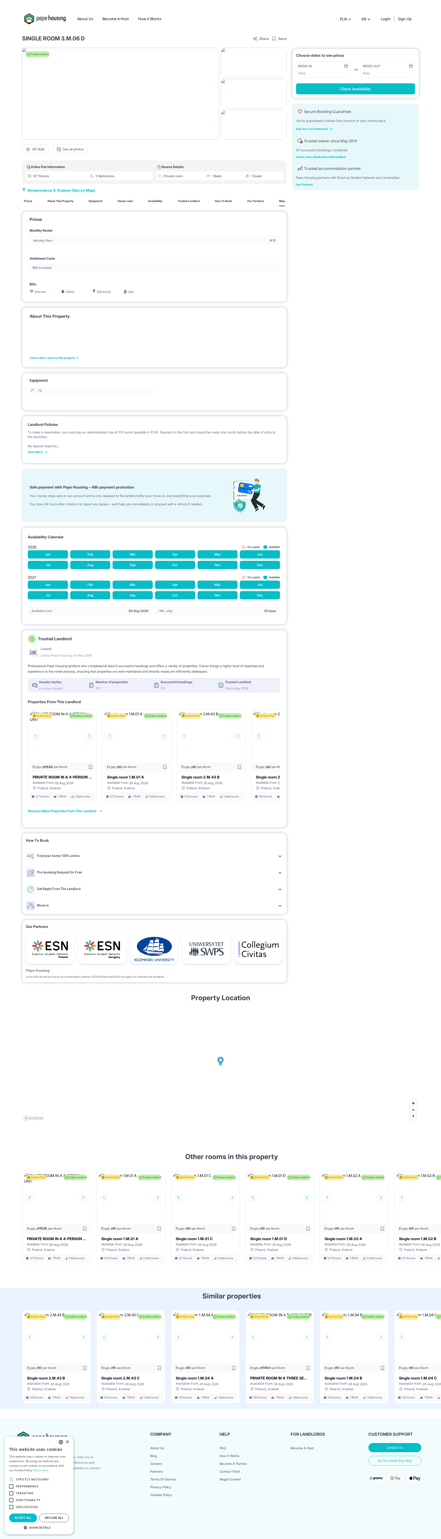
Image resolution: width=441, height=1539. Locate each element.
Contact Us (395, 1447)
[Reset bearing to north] (413, 1116)
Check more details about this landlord (321, 157)
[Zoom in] (413, 1103)
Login (385, 18)
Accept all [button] (23, 1518)
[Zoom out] (413, 1110)
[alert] (39, 1485)
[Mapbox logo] (33, 1118)
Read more (41, 1470)
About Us (85, 18)
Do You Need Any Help (395, 1460)
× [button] (67, 1442)
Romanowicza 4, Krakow (61, 190)
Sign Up (405, 18)
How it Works (149, 18)
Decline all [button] (54, 1518)
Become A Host (115, 18)
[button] (39, 1527)
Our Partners (304, 184)
